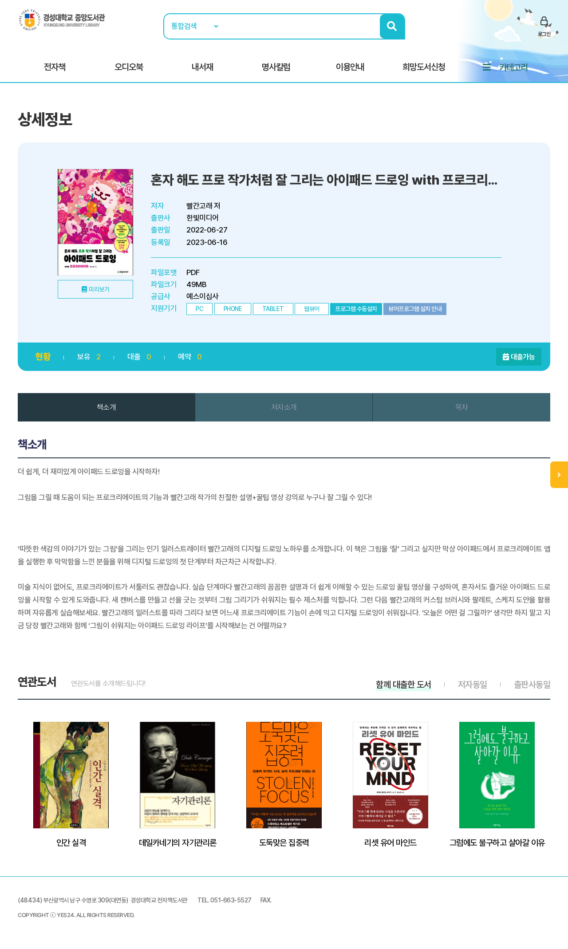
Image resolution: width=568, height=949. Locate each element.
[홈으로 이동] (62, 19)
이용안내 (350, 67)
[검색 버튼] (392, 26)
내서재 (202, 67)
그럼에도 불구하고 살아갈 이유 (497, 842)
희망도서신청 (423, 67)
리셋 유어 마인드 (390, 842)
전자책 (54, 67)
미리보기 (99, 289)
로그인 (544, 34)
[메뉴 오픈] (559, 474)
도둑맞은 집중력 (284, 842)
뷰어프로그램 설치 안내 (415, 308)
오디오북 (128, 67)
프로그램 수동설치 (356, 308)
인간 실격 (71, 842)
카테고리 (513, 67)
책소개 (106, 407)
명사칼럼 (276, 67)
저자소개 (284, 407)
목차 (461, 407)
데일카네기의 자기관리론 (178, 842)
